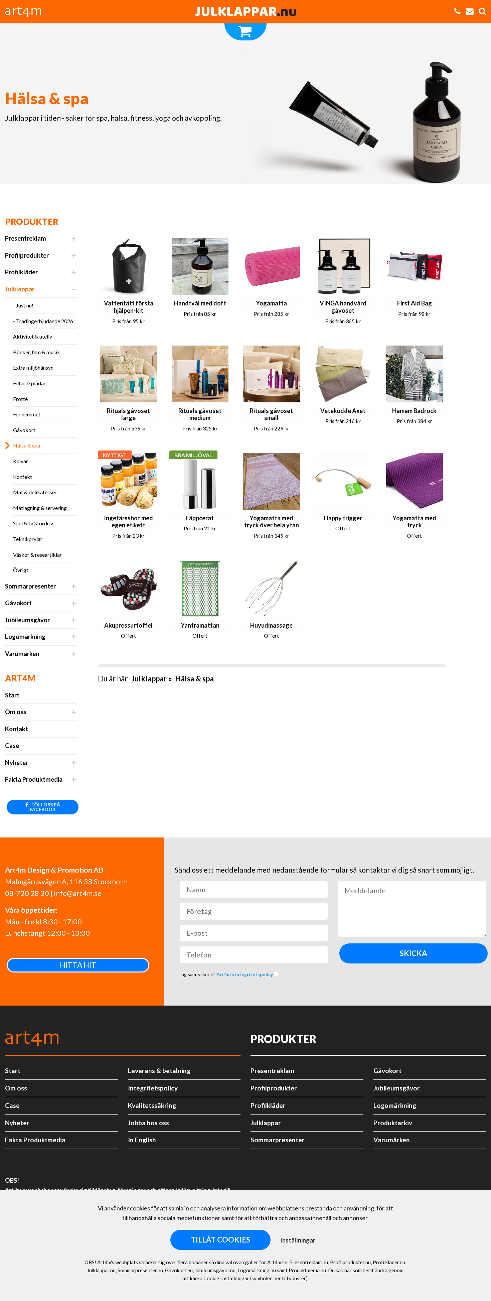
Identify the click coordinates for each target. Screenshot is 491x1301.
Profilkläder (21, 272)
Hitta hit (78, 964)
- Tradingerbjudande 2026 (43, 321)
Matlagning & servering (40, 508)
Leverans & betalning (159, 1070)
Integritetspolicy (153, 1088)
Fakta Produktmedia (33, 779)
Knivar (20, 461)
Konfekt (22, 477)
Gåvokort (24, 430)
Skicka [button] (413, 953)
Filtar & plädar (29, 383)
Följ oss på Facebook (45, 807)
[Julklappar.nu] (245, 12)
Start (12, 695)
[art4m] (26, 12)
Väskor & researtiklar (37, 554)
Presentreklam (25, 238)
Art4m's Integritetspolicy (245, 974)
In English (142, 1140)
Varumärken (22, 653)
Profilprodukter (27, 255)
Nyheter (16, 762)
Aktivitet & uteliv (32, 336)
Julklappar (19, 289)
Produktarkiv (392, 1123)
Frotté (20, 399)
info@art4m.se (78, 893)
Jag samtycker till (227, 974)
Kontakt (16, 729)
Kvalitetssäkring (152, 1105)
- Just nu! (23, 305)
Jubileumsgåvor (27, 620)
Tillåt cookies (220, 1239)
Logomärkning (25, 636)
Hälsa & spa (26, 445)
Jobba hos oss (148, 1123)
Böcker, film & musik (36, 352)
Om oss (15, 711)
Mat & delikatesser (35, 492)
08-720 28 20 (27, 893)
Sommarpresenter (30, 586)
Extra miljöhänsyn (33, 367)
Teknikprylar (27, 539)
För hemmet (26, 414)
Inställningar (297, 1240)
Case (12, 745)
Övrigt (20, 570)
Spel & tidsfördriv (33, 523)
